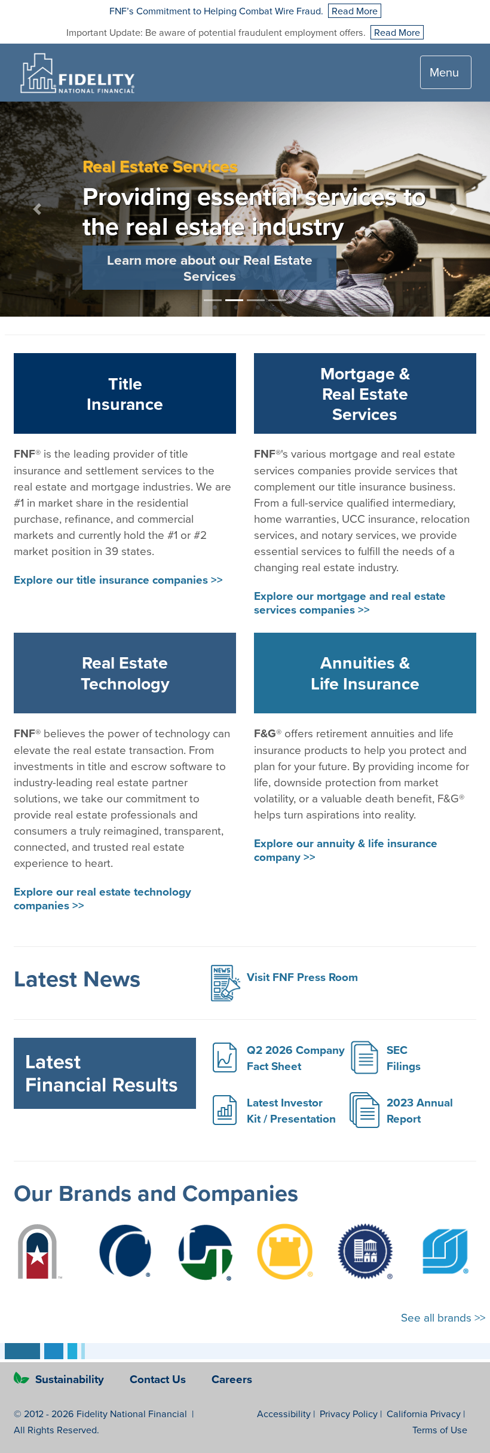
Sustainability (69, 1379)
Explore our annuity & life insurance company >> (345, 850)
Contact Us (159, 1379)
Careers (232, 1379)
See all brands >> (443, 1317)
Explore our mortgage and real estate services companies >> (350, 602)
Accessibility (284, 1413)
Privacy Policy (349, 1413)
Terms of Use (439, 1429)
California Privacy (424, 1413)
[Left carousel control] (37, 209)
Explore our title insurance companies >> (118, 579)
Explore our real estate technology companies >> (102, 898)
